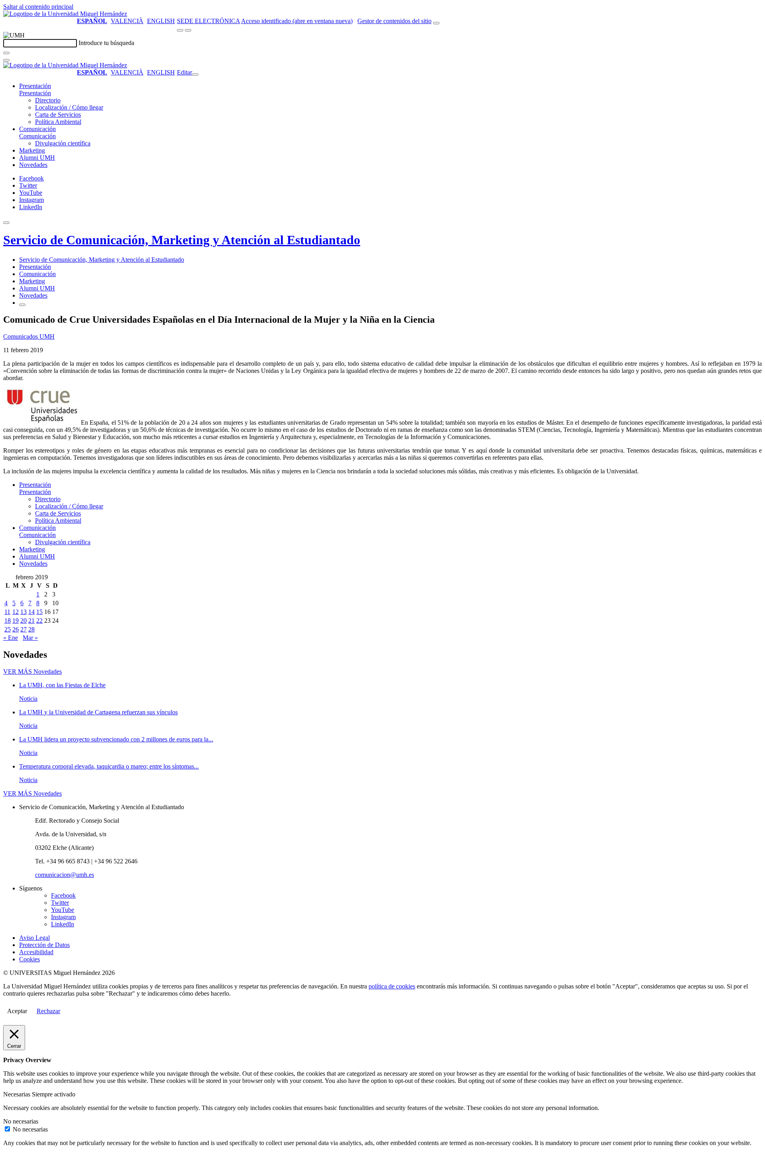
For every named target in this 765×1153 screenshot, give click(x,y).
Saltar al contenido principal (38, 6)
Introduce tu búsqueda (106, 42)
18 (7, 620)
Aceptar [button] (17, 1011)
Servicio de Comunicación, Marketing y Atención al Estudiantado (181, 240)
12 (15, 611)
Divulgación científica (62, 143)
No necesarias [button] (20, 1121)
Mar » (30, 637)
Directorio (48, 100)
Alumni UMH (37, 157)
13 (23, 611)
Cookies (29, 959)
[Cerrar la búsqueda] (6, 60)
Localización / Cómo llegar (69, 107)
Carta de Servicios (58, 114)
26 (15, 629)
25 (7, 629)
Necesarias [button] (17, 1094)
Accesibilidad (36, 952)
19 (15, 620)
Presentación (35, 85)
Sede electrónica (208, 21)
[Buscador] (436, 23)
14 (31, 611)
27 (23, 629)
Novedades (33, 164)
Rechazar (48, 1011)
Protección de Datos (44, 944)
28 (31, 629)
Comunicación (37, 128)
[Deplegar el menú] (22, 305)
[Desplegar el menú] (188, 30)
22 (39, 620)
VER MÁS (32, 671)
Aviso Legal (34, 937)
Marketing (32, 150)
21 (31, 620)
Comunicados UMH (29, 336)
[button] (35, 93)
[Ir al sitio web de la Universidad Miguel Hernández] (65, 13)
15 (39, 611)
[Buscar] (6, 53)
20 (23, 620)
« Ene (10, 637)
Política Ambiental (58, 121)
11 (7, 611)
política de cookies (392, 986)
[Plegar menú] (195, 74)
